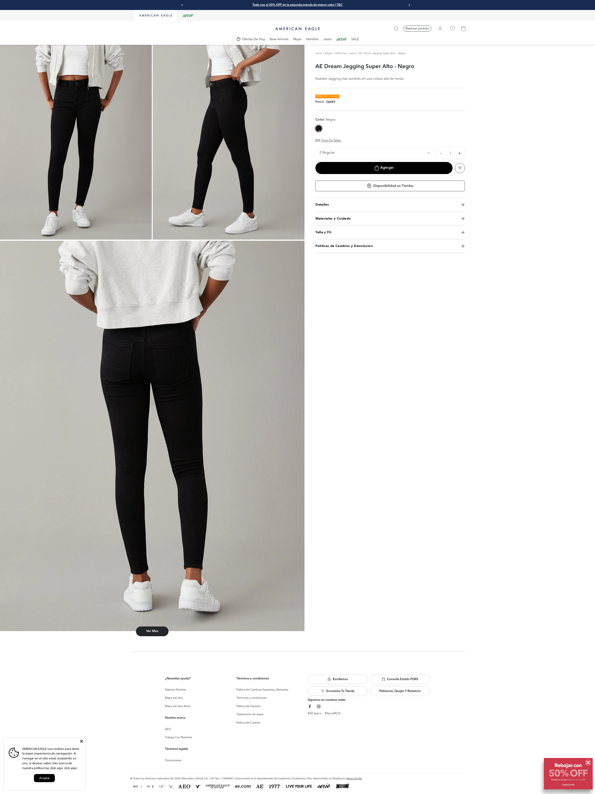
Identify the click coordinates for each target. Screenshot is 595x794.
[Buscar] (396, 28)
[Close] (81, 741)
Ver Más (152, 631)
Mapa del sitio (174, 698)
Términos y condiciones (251, 698)
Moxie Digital (354, 779)
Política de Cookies (248, 723)
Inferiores (340, 53)
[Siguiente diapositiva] (409, 5)
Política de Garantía (248, 706)
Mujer (328, 53)
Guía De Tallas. (331, 140)
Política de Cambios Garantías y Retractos (262, 690)
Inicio (318, 53)
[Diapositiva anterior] (182, 5)
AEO (168, 729)
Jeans (352, 53)
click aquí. (70, 768)
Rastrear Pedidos (175, 690)
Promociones (173, 760)
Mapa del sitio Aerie (177, 706)
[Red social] (310, 706)
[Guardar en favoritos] (460, 168)
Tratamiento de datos (249, 714)
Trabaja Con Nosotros (178, 737)
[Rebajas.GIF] (568, 773)
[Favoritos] (452, 28)
